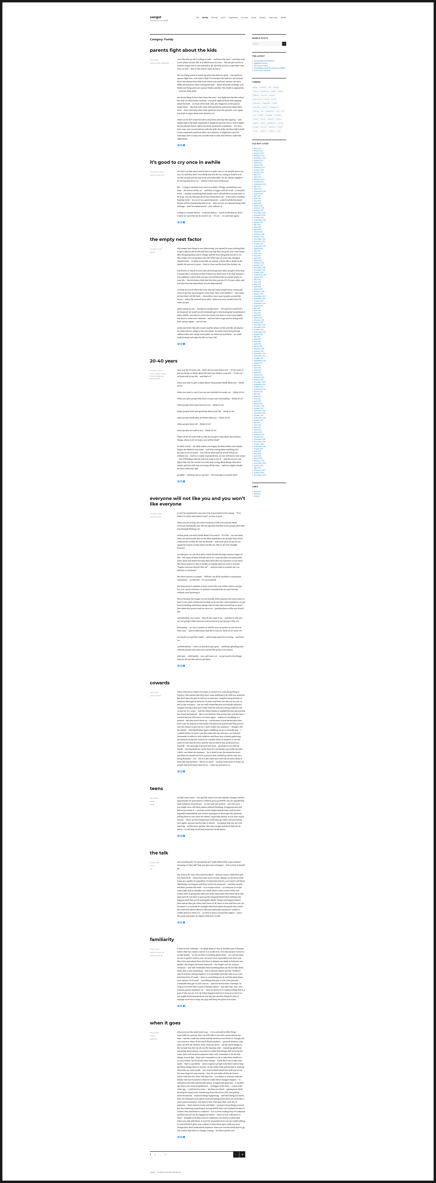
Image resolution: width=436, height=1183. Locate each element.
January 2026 (259, 153)
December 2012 (259, 382)
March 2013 (258, 375)
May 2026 (257, 148)
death (283, 17)
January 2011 (258, 437)
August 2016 (258, 277)
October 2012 (259, 387)
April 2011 (257, 430)
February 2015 (259, 320)
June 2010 (257, 451)
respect (256, 123)
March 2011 (258, 432)
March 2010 (258, 458)
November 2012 (259, 384)
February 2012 (259, 406)
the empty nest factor (176, 239)
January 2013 (259, 380)
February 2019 (259, 208)
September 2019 (260, 191)
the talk (159, 853)
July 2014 (257, 337)
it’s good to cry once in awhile (185, 162)
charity (255, 91)
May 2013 (257, 370)
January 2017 (258, 265)
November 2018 (259, 215)
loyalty (260, 115)
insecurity (273, 17)
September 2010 (260, 446)
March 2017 (258, 260)
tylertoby (257, 494)
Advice (152, 63)
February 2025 (259, 156)
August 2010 (258, 449)
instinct (264, 107)
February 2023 (259, 179)
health (274, 103)
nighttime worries (260, 63)
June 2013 (257, 368)
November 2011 (259, 413)
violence (263, 131)
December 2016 (259, 268)
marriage (268, 115)
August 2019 (258, 194)
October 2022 (259, 182)
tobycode (257, 491)
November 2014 (259, 327)
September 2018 (260, 220)
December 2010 (259, 439)
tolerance (272, 127)
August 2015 (258, 306)
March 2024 (258, 165)
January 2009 (259, 473)
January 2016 (258, 294)
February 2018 (259, 234)
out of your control (261, 66)
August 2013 (258, 363)
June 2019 (257, 198)
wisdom (272, 131)
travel (253, 17)
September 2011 (260, 418)
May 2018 (257, 227)
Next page (242, 1157)
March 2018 (258, 232)
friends (214, 17)
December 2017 (259, 239)
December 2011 (259, 411)
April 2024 (258, 163)
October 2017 (258, 244)
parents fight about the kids (183, 50)
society (262, 17)
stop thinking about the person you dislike (269, 68)
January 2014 (259, 351)
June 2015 (257, 311)
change (276, 87)
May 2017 (257, 256)
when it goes (165, 1023)
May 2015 (257, 313)
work (223, 17)
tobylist (256, 496)
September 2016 (260, 275)
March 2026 (258, 151)
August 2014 (258, 334)
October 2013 (259, 358)
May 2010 (257, 454)
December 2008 (260, 475)
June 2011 (257, 425)
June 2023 (257, 177)
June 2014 (257, 339)
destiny (280, 91)
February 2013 (259, 377)
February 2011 (259, 435)
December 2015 (259, 296)
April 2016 (257, 287)
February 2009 (259, 470)
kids (277, 111)
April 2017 (257, 258)
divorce (264, 95)
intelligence (274, 107)
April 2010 (257, 456)
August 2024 (258, 160)
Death (158, 374)
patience (271, 119)
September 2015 (260, 303)
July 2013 (257, 365)
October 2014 (259, 330)
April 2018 (257, 229)
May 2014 (257, 342)
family (205, 17)
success (244, 17)
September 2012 (260, 389)
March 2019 (258, 206)
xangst (155, 17)
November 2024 (260, 158)
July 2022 (257, 187)
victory (255, 131)
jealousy (256, 111)
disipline (256, 95)
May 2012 (257, 399)
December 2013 (259, 353)
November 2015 (259, 299)
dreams (272, 95)
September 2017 (260, 246)
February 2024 (259, 167)
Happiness (165, 63)
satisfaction (271, 123)
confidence (264, 91)
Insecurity (153, 378)
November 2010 (259, 442)
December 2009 (260, 463)
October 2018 (259, 218)
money (255, 119)
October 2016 (258, 272)
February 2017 (259, 263)
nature (262, 119)
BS (270, 87)
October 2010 (259, 444)
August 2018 (258, 222)
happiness (233, 17)
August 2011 (258, 420)
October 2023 (259, 172)
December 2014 (259, 325)
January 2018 (259, 237)
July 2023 (257, 175)
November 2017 (259, 241)
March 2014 (258, 346)
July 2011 (257, 423)
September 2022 (260, 184)
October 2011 (258, 415)
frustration (256, 103)
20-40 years (163, 361)
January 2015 (258, 322)
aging (255, 87)
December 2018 (259, 213)
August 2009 (258, 466)
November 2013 (259, 356)
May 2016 (257, 284)
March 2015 (258, 318)
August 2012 (258, 392)
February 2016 (259, 291)
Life (162, 175)
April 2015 (257, 315)
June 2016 (257, 282)
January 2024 (259, 170)
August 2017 (258, 249)
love (254, 115)
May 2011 (257, 427)
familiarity (162, 939)
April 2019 (257, 203)
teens (156, 788)
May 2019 (257, 201)
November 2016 (259, 270)
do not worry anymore (262, 70)
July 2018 (257, 225)
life (197, 17)
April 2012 (257, 401)
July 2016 (257, 280)
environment (257, 99)
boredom (262, 87)
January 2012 (259, 408)
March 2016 (258, 289)
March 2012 (258, 404)
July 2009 (257, 468)
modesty (277, 115)
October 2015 (258, 301)
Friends (158, 175)
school (280, 123)
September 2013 (260, 361)
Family (158, 63)
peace (278, 119)
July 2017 (257, 251)
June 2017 (257, 253)
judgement (270, 111)
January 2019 (258, 210)
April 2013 (257, 373)
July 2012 (257, 394)
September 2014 (260, 332)
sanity (263, 123)
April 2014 (257, 344)
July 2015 (257, 308)
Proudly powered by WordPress (169, 1172)
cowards (160, 683)
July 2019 (257, 196)
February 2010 (259, 461)
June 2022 (257, 189)
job (262, 111)
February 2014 (259, 349)
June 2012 (257, 396)
